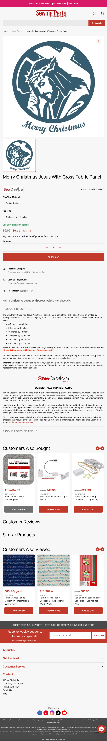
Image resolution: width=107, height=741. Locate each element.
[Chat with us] (95, 13)
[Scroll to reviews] (53, 183)
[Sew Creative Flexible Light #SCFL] (53, 483)
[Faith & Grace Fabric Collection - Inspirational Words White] (53, 585)
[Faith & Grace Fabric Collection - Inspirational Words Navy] (19, 585)
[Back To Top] (103, 737)
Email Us (7, 690)
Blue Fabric (17, 31)
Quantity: (7, 241)
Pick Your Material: (11, 197)
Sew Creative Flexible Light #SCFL (53, 498)
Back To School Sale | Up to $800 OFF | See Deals (53, 3)
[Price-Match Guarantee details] (31, 290)
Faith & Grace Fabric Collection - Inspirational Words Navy (17, 600)
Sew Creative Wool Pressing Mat (14, 498)
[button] (4, 13)
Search (98, 23)
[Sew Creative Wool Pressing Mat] (19, 483)
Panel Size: (8, 211)
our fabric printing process (21, 422)
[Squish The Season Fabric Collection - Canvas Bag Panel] (88, 585)
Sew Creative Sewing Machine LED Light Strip (86, 498)
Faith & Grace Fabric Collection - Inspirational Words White (52, 600)
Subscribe (98, 635)
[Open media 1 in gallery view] (98, 41)
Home (5, 31)
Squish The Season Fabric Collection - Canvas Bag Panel (87, 600)
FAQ (5, 693)
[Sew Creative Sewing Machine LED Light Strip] (88, 483)
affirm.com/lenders (85, 727)
